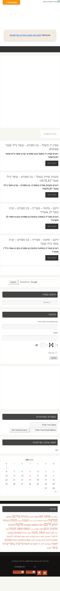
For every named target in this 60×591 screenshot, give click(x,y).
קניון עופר (15, 543)
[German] (38, 18)
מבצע (35, 524)
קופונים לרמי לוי (44, 543)
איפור (31, 516)
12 (30, 475)
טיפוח (41, 524)
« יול (56, 492)
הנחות (6, 520)
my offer (54, 517)
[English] (35, 18)
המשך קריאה (52, 163)
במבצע (9, 516)
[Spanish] (41, 21)
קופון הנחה (16, 528)
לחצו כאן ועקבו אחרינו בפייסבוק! (25, 35)
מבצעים (28, 524)
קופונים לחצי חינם (43, 536)
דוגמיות (45, 520)
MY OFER (45, 516)
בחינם (16, 516)
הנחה (13, 520)
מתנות (11, 524)
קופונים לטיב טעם (28, 536)
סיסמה (55, 333)
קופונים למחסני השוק (22, 539)
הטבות (19, 521)
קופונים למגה (36, 540)
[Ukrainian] (44, 21)
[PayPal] (39, 572)
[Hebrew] (41, 18)
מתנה (19, 524)
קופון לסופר (49, 532)
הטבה (25, 520)
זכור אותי (51, 353)
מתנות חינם (50, 528)
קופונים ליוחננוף (14, 536)
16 (54, 480)
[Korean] (49, 18)
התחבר (54, 358)
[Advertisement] (30, 94)
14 (14, 475)
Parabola (29, 567)
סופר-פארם (38, 529)
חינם (47, 524)
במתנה (53, 519)
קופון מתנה (38, 532)
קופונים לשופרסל (29, 543)
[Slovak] (38, 21)
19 (30, 480)
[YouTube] (44, 572)
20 (22, 480)
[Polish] (55, 18)
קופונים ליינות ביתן (50, 539)
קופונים (18, 532)
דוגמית (40, 520)
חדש (55, 524)
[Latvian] (52, 18)
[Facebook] (18, 572)
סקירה (32, 529)
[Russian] (35, 21)
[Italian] (44, 18)
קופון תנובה (26, 533)
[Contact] (31, 572)
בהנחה (25, 516)
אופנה (36, 516)
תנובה (49, 547)
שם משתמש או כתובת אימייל (47, 321)
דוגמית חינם (33, 521)
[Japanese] (46, 18)
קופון (27, 528)
